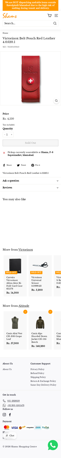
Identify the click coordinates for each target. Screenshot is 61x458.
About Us (7, 369)
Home (5, 33)
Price (6, 113)
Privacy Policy (37, 369)
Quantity (8, 128)
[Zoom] (56, 101)
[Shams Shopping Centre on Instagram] (4, 414)
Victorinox (25, 249)
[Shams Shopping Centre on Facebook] (10, 414)
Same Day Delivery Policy (43, 385)
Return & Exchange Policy (43, 381)
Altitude (23, 306)
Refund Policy (37, 373)
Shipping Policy (38, 377)
